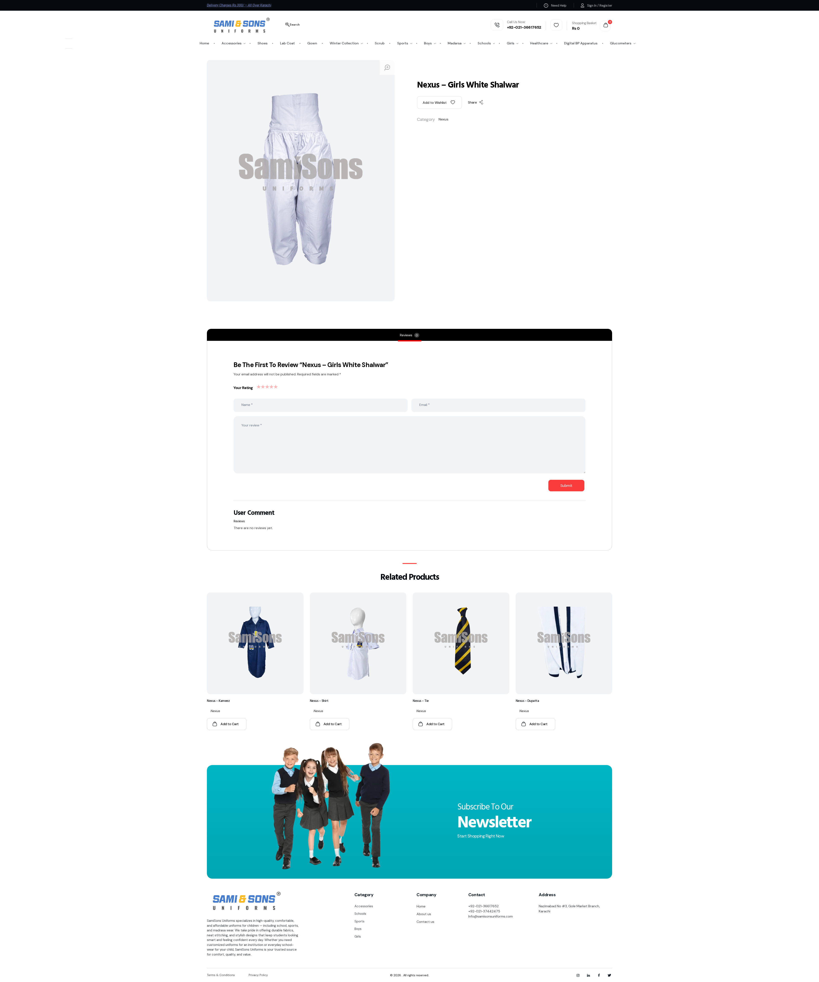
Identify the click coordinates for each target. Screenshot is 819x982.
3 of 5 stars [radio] (266, 385)
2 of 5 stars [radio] (262, 385)
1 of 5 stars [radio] (258, 385)
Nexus (443, 119)
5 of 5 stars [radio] (275, 385)
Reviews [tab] (409, 335)
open (387, 67)
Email (424, 404)
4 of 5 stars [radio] (270, 385)
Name (247, 404)
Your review (251, 425)
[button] (439, 102)
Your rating (243, 387)
